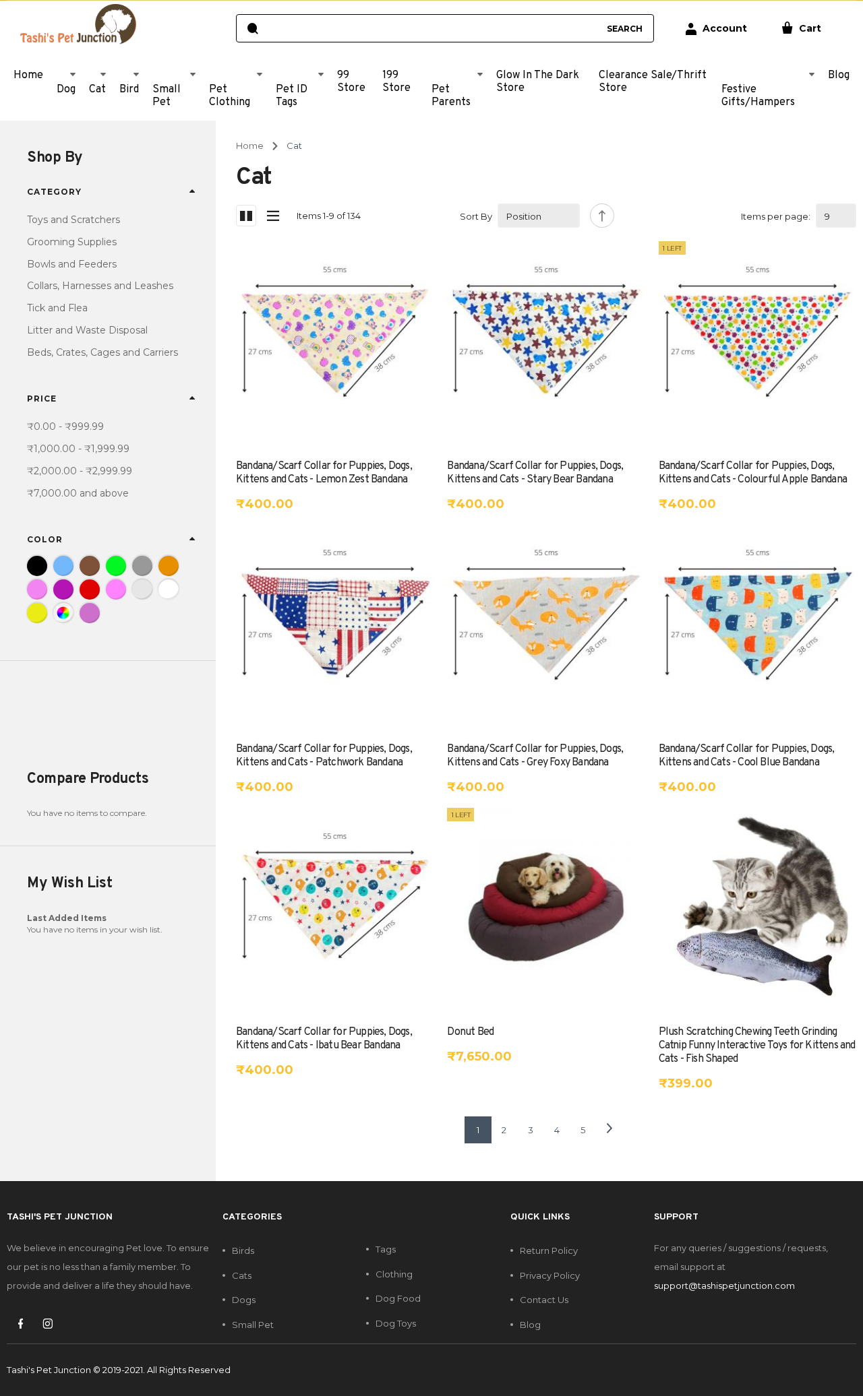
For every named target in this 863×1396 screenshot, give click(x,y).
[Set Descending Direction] (602, 215)
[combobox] (431, 28)
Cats (241, 1275)
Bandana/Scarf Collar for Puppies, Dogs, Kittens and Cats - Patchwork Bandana (324, 755)
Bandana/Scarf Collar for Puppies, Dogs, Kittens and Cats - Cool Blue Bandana (747, 755)
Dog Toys (396, 1323)
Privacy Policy (550, 1275)
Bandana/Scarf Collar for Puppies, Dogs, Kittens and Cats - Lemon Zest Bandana (324, 472)
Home (250, 145)
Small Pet (253, 1324)
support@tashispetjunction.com (724, 1285)
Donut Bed (470, 1032)
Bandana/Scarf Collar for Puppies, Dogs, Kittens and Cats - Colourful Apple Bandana (753, 472)
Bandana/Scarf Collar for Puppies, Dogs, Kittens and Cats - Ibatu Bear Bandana (324, 1038)
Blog (530, 1324)
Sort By (476, 216)
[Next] (609, 1129)
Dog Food (398, 1298)
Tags (386, 1249)
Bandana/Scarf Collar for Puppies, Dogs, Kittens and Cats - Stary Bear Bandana (535, 472)
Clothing (394, 1274)
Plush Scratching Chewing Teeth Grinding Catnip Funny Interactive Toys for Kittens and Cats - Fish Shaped (757, 1045)
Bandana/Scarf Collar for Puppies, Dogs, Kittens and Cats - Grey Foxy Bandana (535, 755)
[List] (273, 215)
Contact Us (544, 1299)
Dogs (244, 1299)
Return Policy (549, 1250)
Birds (243, 1250)
